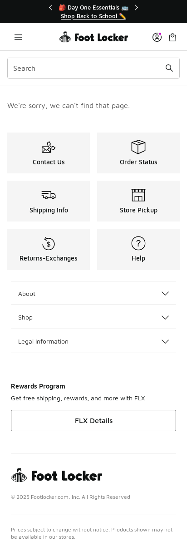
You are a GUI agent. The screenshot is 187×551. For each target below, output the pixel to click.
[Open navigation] (18, 37)
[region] (93, 11)
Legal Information (43, 341)
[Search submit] (169, 68)
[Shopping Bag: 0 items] (172, 37)
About (26, 293)
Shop (25, 317)
